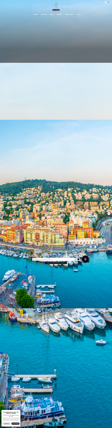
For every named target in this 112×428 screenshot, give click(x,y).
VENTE (51, 14)
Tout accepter (15, 423)
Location (44, 14)
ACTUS (78, 14)
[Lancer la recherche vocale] (85, 258)
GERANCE (59, 14)
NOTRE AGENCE (69, 14)
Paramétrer (6, 423)
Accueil (35, 14)
